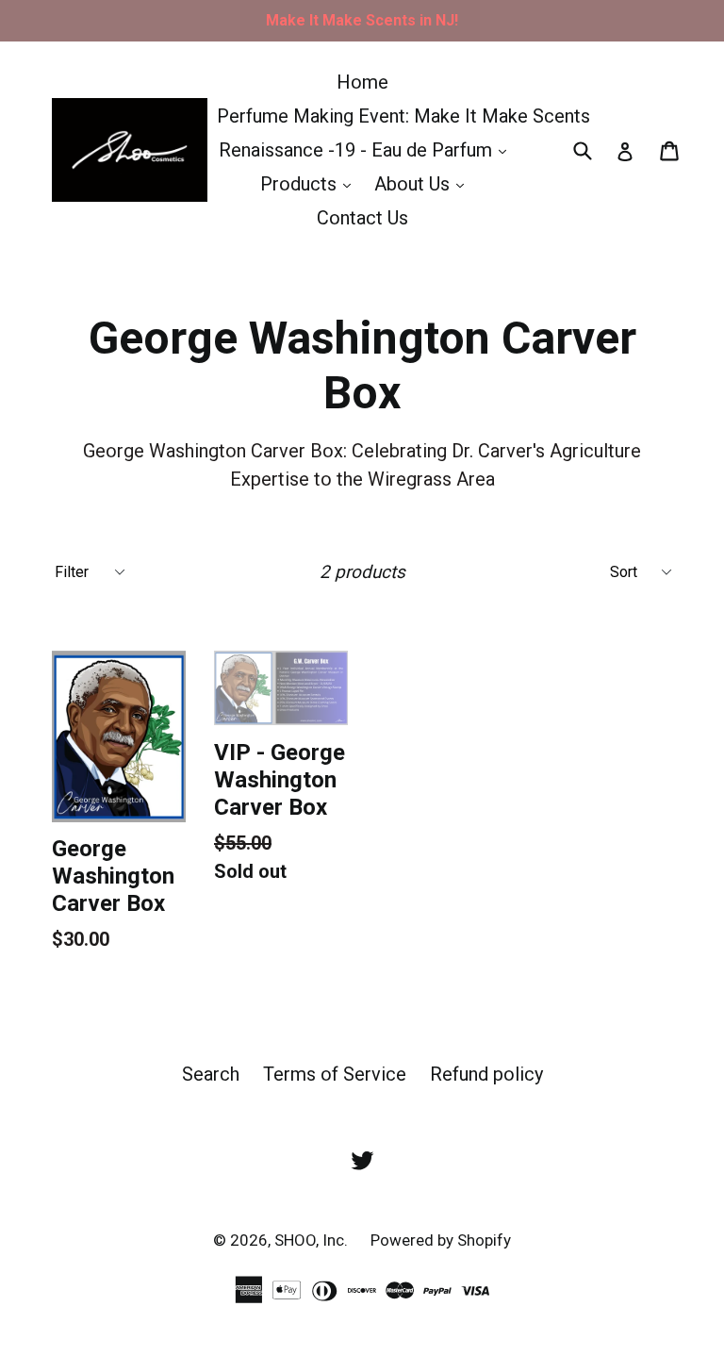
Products (310, 183)
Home (362, 82)
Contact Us (362, 218)
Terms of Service (334, 1074)
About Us (423, 183)
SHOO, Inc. (313, 1240)
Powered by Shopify (440, 1240)
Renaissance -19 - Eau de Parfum (367, 149)
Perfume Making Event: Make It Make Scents (403, 116)
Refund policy (486, 1074)
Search (210, 1074)
